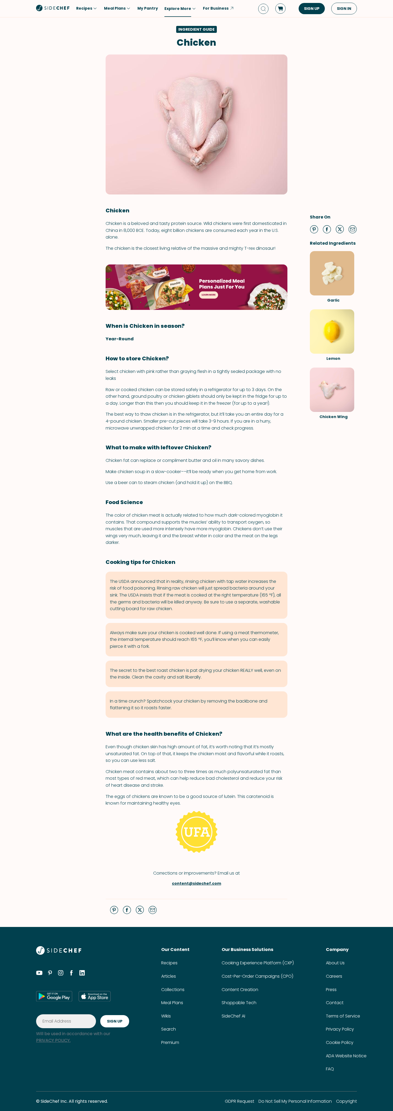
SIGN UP (311, 8)
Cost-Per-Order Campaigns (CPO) (257, 976)
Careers (334, 976)
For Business (216, 8)
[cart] (280, 8)
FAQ (330, 1069)
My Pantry (147, 8)
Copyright (346, 1101)
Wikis (166, 1016)
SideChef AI (233, 1016)
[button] (314, 229)
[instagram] (60, 973)
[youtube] (39, 973)
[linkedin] (82, 973)
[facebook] (71, 973)
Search (168, 1029)
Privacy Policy (340, 1029)
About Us (335, 963)
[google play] (54, 996)
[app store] (95, 996)
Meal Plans (172, 1003)
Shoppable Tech (239, 1003)
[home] (53, 8)
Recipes (169, 963)
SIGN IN (344, 8)
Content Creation (240, 990)
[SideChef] (58, 953)
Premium (170, 1042)
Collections (172, 990)
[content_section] (196, 287)
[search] (263, 8)
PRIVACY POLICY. (53, 1040)
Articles (168, 976)
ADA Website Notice (346, 1056)
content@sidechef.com (196, 883)
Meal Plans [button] (115, 8)
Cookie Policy (339, 1042)
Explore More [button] (177, 8)
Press (331, 990)
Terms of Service (343, 1016)
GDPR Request (239, 1101)
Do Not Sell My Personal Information (295, 1101)
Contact (335, 1003)
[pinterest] (50, 973)
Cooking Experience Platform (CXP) (258, 963)
